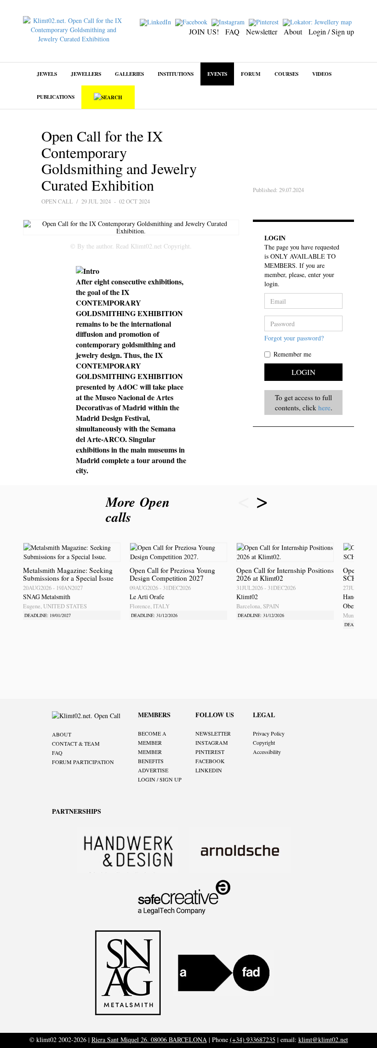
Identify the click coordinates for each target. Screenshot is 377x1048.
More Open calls (138, 509)
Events (217, 74)
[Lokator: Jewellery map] (318, 21)
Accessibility (267, 751)
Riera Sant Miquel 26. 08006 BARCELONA (149, 1039)
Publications (55, 97)
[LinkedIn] (156, 21)
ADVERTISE (153, 770)
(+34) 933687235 (252, 1039)
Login (303, 372)
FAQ (232, 31)
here (324, 407)
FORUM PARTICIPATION (83, 761)
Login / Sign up (331, 31)
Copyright (264, 742)
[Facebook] (192, 21)
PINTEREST (209, 751)
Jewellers (86, 74)
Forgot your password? (294, 338)
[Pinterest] (265, 21)
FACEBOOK (210, 761)
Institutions (176, 74)
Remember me (292, 354)
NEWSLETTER (213, 733)
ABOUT (61, 734)
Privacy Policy (269, 733)
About (293, 31)
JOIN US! (204, 31)
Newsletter (261, 31)
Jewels (47, 74)
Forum (251, 74)
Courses (286, 74)
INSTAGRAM (211, 742)
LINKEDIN (208, 770)
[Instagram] (229, 21)
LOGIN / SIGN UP (160, 779)
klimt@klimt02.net (323, 1039)
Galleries (129, 74)
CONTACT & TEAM (76, 743)
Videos (321, 74)
